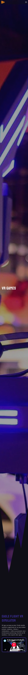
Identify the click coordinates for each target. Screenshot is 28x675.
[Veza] (3, 2)
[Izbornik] (26, 2)
